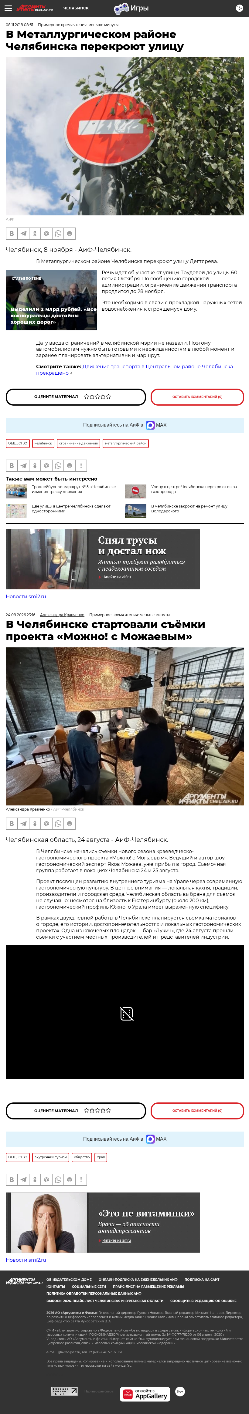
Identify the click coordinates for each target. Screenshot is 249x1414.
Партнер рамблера (98, 1391)
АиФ (10, 219)
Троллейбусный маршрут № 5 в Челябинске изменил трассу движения (74, 489)
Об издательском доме (69, 1280)
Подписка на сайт (202, 1280)
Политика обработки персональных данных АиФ (94, 1294)
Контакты (55, 1287)
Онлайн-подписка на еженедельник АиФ (138, 1280)
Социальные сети (89, 1287)
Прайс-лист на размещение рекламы (148, 1287)
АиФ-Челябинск (68, 809)
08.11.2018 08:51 (19, 24)
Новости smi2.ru (26, 596)
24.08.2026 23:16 (20, 615)
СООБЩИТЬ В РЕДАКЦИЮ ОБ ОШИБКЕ (203, 1301)
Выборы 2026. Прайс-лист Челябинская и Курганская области (104, 1301)
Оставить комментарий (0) (197, 397)
